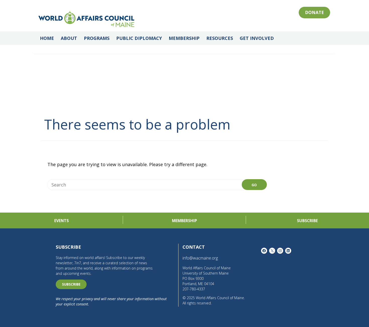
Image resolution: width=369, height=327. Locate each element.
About (69, 38)
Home (47, 38)
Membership (184, 38)
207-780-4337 (193, 289)
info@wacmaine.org (200, 258)
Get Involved (257, 38)
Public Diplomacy (139, 38)
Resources (219, 38)
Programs (96, 38)
